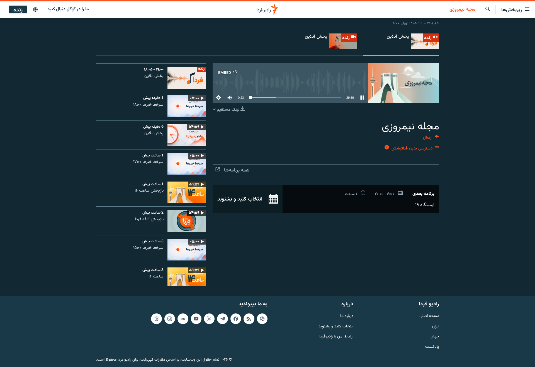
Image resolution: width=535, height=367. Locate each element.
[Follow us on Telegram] (222, 318)
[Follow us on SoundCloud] (182, 318)
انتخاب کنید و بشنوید (240, 199)
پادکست (432, 347)
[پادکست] (35, 10)
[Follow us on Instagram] (169, 318)
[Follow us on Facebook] (235, 318)
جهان (435, 337)
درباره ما (346, 316)
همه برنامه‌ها (236, 170)
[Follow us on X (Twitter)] (209, 318)
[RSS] (249, 318)
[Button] (431, 138)
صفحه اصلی (429, 316)
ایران (435, 326)
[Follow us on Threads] (156, 318)
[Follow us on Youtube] (196, 318)
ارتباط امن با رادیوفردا (336, 337)
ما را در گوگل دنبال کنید (68, 9)
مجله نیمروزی (462, 9)
